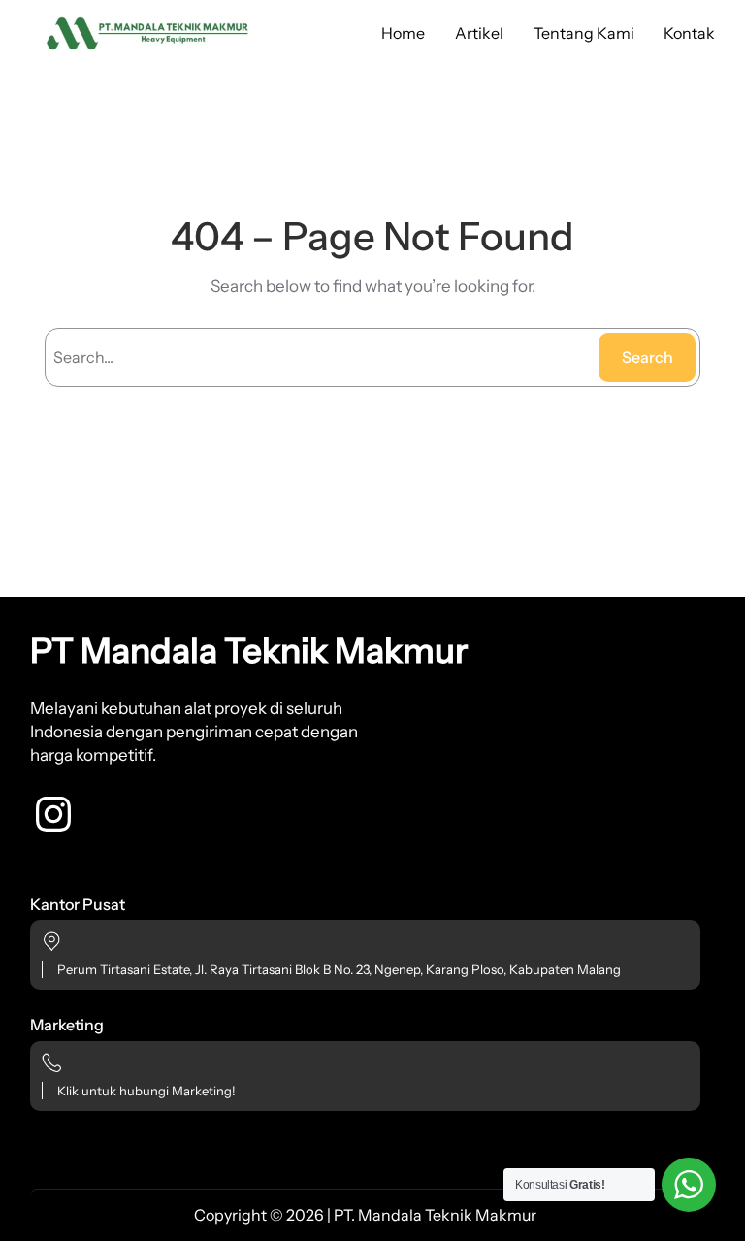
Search (647, 357)
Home (403, 33)
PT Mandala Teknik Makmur (249, 650)
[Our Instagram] (53, 814)
